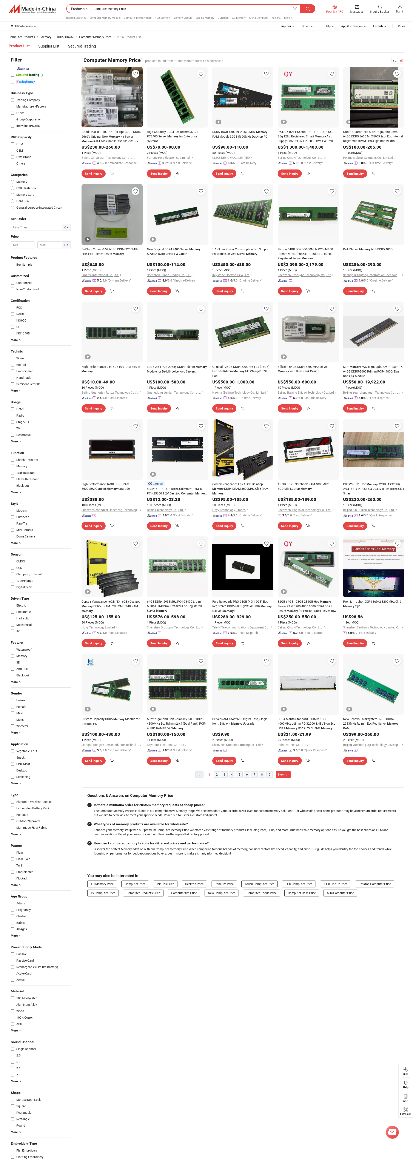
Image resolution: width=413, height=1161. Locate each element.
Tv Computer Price (103, 893)
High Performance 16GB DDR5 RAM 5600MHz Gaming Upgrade (106, 486)
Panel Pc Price (224, 884)
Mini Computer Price (340, 893)
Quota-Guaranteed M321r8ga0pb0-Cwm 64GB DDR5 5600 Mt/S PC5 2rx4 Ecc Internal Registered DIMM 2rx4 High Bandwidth (373, 136)
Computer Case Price (302, 893)
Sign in (400, 11)
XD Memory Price (102, 884)
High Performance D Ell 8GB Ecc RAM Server (111, 369)
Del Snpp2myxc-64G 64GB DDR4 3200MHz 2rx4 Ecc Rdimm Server (110, 251)
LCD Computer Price (298, 884)
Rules (401, 26)
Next (281, 774)
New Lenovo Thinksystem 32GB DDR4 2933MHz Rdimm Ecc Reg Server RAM (370, 723)
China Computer (258, 17)
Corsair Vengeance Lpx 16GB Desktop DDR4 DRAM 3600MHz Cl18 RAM (240, 488)
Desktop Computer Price (375, 884)
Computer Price (135, 884)
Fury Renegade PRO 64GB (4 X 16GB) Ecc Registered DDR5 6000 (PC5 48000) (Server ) (242, 606)
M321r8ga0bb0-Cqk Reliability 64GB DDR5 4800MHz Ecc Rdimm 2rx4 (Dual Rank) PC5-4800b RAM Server (176, 723)
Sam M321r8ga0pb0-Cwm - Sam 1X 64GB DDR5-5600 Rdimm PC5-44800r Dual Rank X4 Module (373, 371)
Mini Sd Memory (205, 17)
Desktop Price (194, 884)
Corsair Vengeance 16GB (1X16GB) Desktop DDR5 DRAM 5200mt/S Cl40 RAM (111, 606)
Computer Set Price (184, 893)
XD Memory (239, 17)
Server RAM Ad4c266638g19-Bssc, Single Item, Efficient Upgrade (239, 721)
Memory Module (182, 17)
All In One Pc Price (335, 884)
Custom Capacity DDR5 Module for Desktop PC (111, 721)
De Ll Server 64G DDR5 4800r (368, 249)
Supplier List (48, 46)
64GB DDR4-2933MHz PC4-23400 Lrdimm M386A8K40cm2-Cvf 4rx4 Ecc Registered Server (175, 606)
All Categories (23, 26)
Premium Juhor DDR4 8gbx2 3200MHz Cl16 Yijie (372, 603)
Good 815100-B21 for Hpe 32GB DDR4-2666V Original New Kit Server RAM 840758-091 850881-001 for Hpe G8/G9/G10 (112, 137)
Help (328, 26)
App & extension (352, 26)
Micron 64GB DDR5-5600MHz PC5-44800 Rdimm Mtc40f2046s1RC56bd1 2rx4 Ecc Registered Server (305, 253)
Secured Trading (82, 46)
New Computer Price (221, 893)
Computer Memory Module (104, 17)
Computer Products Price (143, 893)
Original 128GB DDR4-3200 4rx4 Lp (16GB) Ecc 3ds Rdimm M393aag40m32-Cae (241, 371)
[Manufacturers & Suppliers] (32, 8)
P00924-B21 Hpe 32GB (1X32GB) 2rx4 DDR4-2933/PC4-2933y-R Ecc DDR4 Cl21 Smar (373, 488)
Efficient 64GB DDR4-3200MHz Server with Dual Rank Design (303, 369)
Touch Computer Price (259, 884)
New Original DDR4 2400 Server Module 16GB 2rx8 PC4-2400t (173, 251)
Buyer (306, 26)
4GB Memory (162, 17)
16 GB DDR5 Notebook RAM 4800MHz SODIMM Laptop (303, 486)
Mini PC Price (165, 884)
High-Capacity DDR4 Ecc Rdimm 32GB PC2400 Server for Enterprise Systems (172, 136)
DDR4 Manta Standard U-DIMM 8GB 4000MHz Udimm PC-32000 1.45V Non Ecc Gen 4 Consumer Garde (306, 723)
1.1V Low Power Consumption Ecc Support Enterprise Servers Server (241, 251)
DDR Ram (223, 17)
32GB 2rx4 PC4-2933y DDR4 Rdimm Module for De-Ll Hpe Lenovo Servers (177, 369)
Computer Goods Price (262, 893)
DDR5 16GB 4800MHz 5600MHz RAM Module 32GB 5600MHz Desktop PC (239, 134)
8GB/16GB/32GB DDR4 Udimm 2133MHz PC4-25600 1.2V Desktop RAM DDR (176, 491)
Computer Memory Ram (138, 17)
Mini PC (276, 17)
